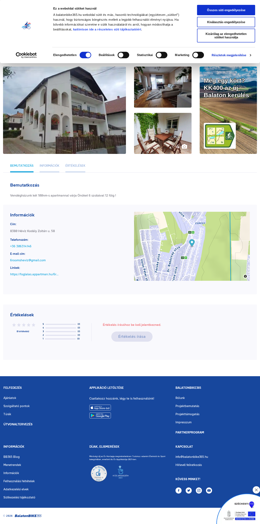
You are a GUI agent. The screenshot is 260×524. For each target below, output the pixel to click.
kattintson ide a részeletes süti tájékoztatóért (107, 29)
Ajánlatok (9, 398)
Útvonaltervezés (17, 424)
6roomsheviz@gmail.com (28, 260)
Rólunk (180, 398)
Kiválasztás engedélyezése (226, 22)
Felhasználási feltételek (19, 481)
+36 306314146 (20, 246)
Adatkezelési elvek (16, 489)
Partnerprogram (190, 433)
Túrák (7, 414)
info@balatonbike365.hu (192, 457)
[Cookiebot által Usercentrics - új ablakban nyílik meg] (26, 55)
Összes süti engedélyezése (226, 10)
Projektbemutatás (187, 406)
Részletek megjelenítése (229, 55)
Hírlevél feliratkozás (189, 465)
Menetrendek (12, 465)
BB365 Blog (11, 457)
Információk (13, 447)
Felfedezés (12, 388)
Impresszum (184, 422)
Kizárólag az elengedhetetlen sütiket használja (226, 35)
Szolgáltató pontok (16, 406)
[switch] (123, 55)
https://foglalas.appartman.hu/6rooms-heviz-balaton (35, 274)
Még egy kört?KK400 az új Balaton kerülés (226, 87)
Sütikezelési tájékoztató (19, 497)
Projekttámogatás (187, 414)
